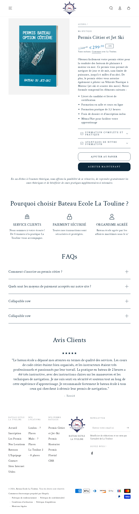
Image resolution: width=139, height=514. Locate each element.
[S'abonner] (129, 428)
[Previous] (11, 374)
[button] (111, 8)
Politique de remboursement (24, 498)
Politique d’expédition (46, 502)
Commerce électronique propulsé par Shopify (28, 493)
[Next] (127, 374)
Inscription (14, 433)
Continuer (96, 51)
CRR (51, 461)
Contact (12, 461)
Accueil (82, 24)
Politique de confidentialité (52, 498)
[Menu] (10, 8)
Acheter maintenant (104, 167)
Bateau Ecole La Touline (27, 489)
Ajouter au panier (104, 157)
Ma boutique (85, 31)
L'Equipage (14, 455)
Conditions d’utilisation (22, 502)
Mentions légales (19, 506)
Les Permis (15, 439)
